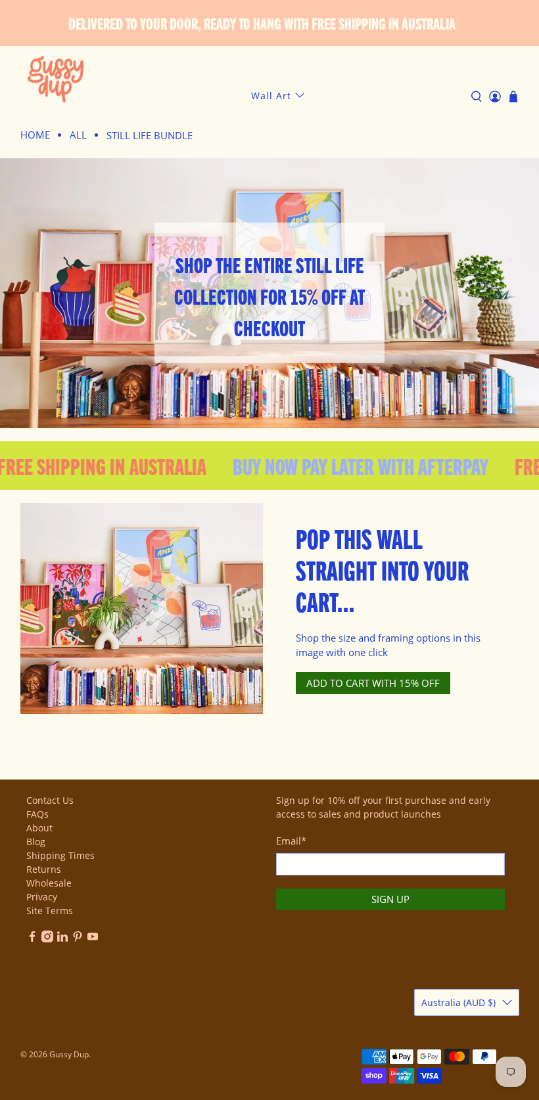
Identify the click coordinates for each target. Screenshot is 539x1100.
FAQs (37, 814)
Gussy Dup (69, 1054)
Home (35, 135)
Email (291, 840)
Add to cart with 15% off (373, 683)
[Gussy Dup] (55, 79)
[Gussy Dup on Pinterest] (77, 939)
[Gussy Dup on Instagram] (47, 939)
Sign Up (390, 899)
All (78, 135)
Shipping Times (60, 855)
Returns (43, 869)
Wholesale (49, 883)
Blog (35, 841)
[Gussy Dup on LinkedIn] (62, 939)
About (39, 828)
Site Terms (49, 910)
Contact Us (50, 800)
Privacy (41, 897)
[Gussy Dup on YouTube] (93, 939)
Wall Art (271, 95)
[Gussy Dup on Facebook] (32, 939)
